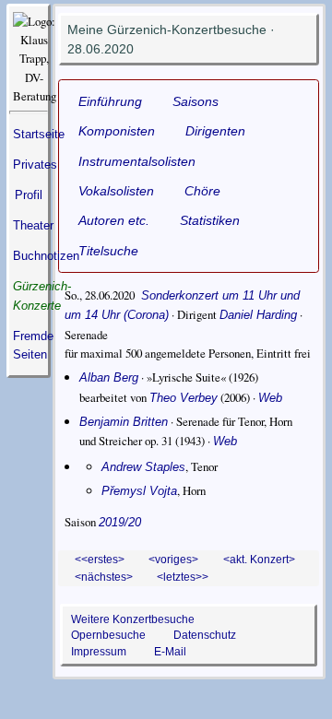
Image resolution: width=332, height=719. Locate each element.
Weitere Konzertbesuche (133, 619)
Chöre (202, 190)
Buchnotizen (46, 256)
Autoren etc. (113, 220)
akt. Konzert (259, 559)
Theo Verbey (183, 398)
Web (270, 398)
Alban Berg (108, 377)
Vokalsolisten (116, 190)
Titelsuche (108, 250)
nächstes (103, 577)
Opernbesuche (108, 635)
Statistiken (210, 220)
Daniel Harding (258, 315)
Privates (35, 164)
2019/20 (120, 522)
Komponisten (116, 131)
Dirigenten (215, 131)
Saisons (195, 101)
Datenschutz (204, 635)
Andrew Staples (143, 467)
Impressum (98, 651)
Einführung (110, 101)
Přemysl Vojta (139, 491)
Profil (28, 195)
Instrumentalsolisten (137, 161)
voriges (173, 559)
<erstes (99, 559)
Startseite (39, 134)
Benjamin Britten (123, 422)
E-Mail (170, 651)
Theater (33, 225)
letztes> (182, 577)
